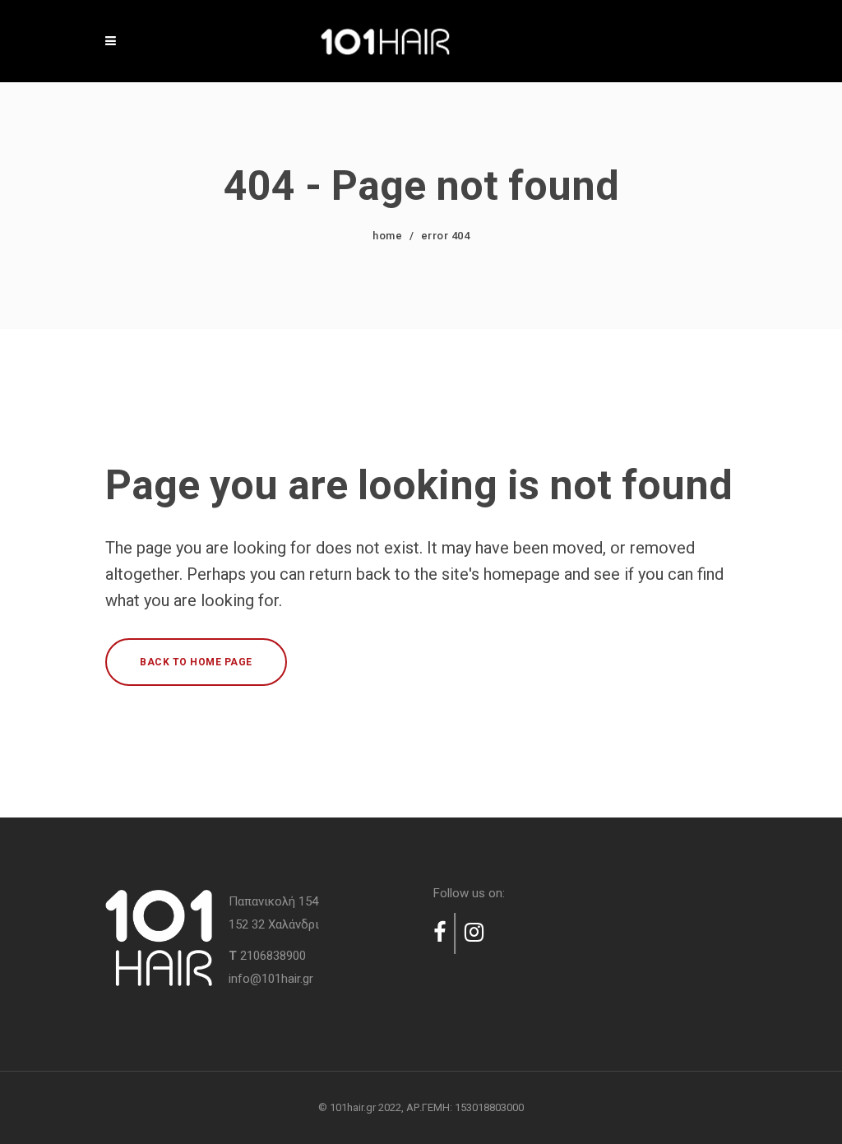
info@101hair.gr (271, 978)
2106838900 (273, 955)
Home (387, 235)
